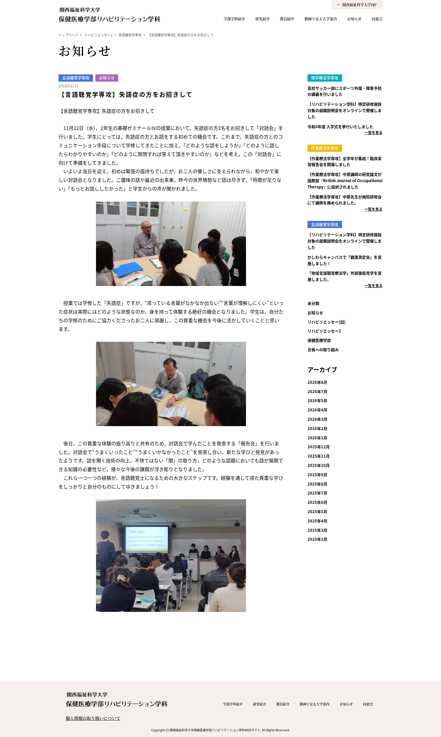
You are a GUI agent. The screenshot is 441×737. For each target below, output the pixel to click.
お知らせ (354, 18)
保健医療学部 (319, 340)
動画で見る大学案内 (320, 18)
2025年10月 (319, 465)
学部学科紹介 (234, 18)
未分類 (313, 303)
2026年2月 (317, 428)
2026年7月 (317, 391)
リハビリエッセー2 (324, 331)
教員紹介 (287, 18)
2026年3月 (317, 419)
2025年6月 (317, 502)
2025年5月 (317, 511)
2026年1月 (317, 438)
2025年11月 (319, 456)
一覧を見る (373, 132)
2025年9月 (317, 474)
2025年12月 (319, 447)
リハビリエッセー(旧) (327, 322)
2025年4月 (317, 521)
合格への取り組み (323, 349)
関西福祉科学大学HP (359, 4)
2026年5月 (317, 400)
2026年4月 (317, 410)
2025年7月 (317, 493)
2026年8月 (317, 382)
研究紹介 (262, 18)
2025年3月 (317, 530)
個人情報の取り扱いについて (93, 718)
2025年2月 (317, 539)
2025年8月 (317, 484)
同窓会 (377, 18)
